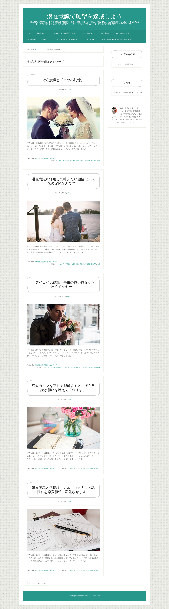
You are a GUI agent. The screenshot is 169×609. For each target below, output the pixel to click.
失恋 (62, 367)
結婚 (98, 161)
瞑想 (92, 367)
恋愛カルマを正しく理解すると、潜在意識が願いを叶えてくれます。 (63, 387)
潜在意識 (93, 161)
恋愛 (81, 161)
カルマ (71, 468)
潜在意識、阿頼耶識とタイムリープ (46, 158)
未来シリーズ (80, 367)
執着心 (58, 367)
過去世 (98, 468)
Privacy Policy (96, 596)
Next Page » (42, 584)
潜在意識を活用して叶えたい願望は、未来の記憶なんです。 (63, 181)
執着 (54, 367)
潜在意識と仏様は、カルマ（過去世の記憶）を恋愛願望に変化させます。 (63, 489)
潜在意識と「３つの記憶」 (63, 80)
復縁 (77, 161)
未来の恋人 (71, 367)
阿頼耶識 (97, 367)
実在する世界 (71, 161)
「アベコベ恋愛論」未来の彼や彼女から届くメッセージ (63, 284)
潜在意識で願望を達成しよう (84, 16)
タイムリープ (62, 161)
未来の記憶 (86, 161)
